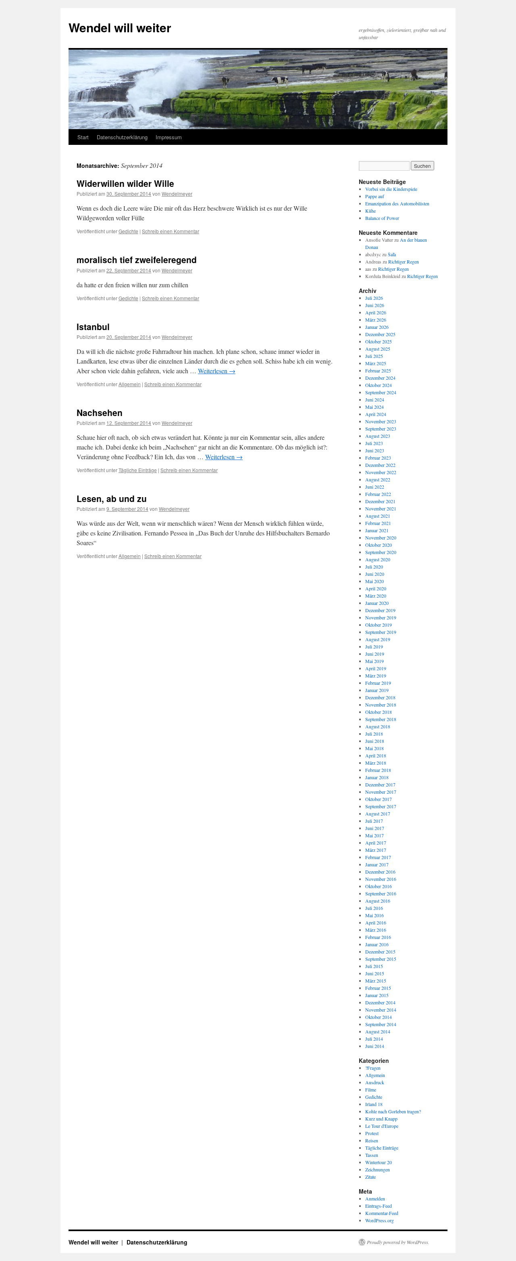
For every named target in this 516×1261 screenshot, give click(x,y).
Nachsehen (100, 412)
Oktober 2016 (378, 886)
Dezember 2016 (380, 871)
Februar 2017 (378, 857)
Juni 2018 (374, 741)
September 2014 (380, 1024)
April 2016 (375, 922)
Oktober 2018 (378, 712)
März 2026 (375, 319)
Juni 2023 (374, 450)
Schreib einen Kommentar (170, 231)
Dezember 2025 (380, 334)
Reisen (371, 1140)
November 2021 (380, 508)
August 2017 (377, 813)
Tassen (371, 1155)
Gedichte (128, 231)
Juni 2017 (374, 828)
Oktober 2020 (378, 545)
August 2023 (377, 436)
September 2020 (380, 552)
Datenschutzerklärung (122, 137)
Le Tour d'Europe (381, 1126)
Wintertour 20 (378, 1162)
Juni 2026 (374, 305)
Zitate (370, 1176)
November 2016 (380, 879)
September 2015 (380, 959)
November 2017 (380, 791)
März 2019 (375, 675)
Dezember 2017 (380, 784)
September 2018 (380, 719)
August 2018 (377, 726)
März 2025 (375, 363)
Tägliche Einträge (138, 469)
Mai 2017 (374, 835)
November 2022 (380, 472)
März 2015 (375, 980)
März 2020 (375, 595)
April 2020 (375, 588)
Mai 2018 (374, 748)
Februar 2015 (378, 988)
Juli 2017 (374, 821)
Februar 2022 (378, 494)
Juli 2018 (374, 733)
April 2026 (375, 312)
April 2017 (375, 842)
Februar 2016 (378, 937)
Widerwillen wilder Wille (125, 183)
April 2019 (375, 668)
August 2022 (377, 479)
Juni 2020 (374, 574)
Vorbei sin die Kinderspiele (391, 189)
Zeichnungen (377, 1169)
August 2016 (377, 900)
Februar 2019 (378, 683)
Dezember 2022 (380, 465)
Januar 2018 (377, 777)
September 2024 (380, 392)
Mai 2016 (374, 915)
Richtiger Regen (403, 261)
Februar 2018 (378, 770)
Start (83, 137)
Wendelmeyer (177, 193)
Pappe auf (374, 196)
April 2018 (375, 755)
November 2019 (380, 617)
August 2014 (377, 1031)
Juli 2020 (374, 566)
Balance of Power (382, 218)
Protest (372, 1133)
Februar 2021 (378, 523)
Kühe (370, 210)
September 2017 (380, 806)
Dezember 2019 (380, 610)
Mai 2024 (374, 407)
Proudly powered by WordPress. (398, 1242)
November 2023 (380, 421)
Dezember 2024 (380, 377)
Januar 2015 (377, 995)
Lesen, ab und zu (112, 498)
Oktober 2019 (378, 624)
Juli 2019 (374, 646)
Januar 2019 (377, 690)
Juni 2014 (374, 1046)
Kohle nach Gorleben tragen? (393, 1111)
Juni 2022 (374, 486)
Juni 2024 (374, 399)
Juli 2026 (374, 298)
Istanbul (93, 326)
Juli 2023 (374, 443)
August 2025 (377, 348)
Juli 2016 (374, 908)
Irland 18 (374, 1104)
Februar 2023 (378, 457)
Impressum (169, 137)
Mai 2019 (374, 661)
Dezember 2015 (380, 951)
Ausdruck (374, 1082)
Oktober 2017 (378, 799)
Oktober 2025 (378, 341)
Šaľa (392, 254)
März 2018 (375, 762)
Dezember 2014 (380, 1002)
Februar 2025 (378, 370)
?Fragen (373, 1067)
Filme (370, 1089)
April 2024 (375, 414)
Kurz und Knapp (381, 1118)
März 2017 (375, 850)
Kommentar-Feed (381, 1213)
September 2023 (380, 428)
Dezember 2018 (380, 697)
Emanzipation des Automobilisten (397, 203)
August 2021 (377, 515)
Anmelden (375, 1198)
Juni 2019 (374, 653)
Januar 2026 (377, 327)
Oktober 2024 (378, 385)
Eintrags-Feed (378, 1205)
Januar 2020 (377, 603)
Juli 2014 (374, 1038)
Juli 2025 (374, 356)
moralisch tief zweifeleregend (137, 259)
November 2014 (380, 1009)
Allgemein (130, 384)
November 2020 (380, 537)
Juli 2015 (374, 966)
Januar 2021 (377, 530)
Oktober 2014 (378, 1017)
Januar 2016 (377, 944)
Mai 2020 (374, 581)
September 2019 (380, 632)
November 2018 (380, 704)
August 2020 (377, 559)
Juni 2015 (374, 973)
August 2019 (377, 639)
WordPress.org (379, 1220)
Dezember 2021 (380, 501)
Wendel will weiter (120, 27)
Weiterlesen (216, 370)
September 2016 (380, 893)
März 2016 (375, 929)
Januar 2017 (377, 864)
